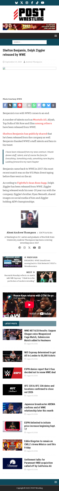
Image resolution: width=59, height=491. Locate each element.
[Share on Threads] (53, 105)
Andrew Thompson (34, 62)
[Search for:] (29, 42)
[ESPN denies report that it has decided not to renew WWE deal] (12, 373)
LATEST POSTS (11, 324)
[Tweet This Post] (10, 105)
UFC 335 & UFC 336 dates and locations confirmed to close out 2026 (39, 389)
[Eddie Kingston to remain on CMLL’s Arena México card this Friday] (12, 445)
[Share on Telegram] (43, 105)
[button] (55, 36)
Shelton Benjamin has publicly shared (25, 133)
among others (43, 123)
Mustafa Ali (40, 119)
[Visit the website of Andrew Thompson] (20, 247)
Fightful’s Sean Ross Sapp (32, 182)
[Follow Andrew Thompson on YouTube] (33, 247)
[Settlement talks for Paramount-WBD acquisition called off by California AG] (12, 463)
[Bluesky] (16, 3)
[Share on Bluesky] (48, 105)
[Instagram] (27, 3)
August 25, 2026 (32, 344)
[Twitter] (21, 3)
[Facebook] (32, 3)
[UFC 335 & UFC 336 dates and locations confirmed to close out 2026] (12, 389)
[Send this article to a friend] (24, 105)
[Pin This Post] (19, 105)
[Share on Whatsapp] (34, 105)
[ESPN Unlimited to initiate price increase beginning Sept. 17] (12, 426)
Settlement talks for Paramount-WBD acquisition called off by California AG (38, 463)
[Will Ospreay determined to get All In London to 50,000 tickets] (12, 356)
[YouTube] (42, 3)
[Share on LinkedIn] (14, 105)
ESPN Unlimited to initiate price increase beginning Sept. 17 (39, 426)
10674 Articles (45, 233)
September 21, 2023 (13, 62)
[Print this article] (29, 105)
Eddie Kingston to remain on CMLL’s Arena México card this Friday (40, 444)
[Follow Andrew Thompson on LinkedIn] (38, 247)
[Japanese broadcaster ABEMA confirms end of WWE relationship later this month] (12, 408)
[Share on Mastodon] (38, 105)
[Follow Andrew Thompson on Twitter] (28, 247)
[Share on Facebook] (5, 105)
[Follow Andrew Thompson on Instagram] (23, 247)
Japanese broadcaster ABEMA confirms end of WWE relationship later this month (39, 407)
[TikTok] (37, 3)
